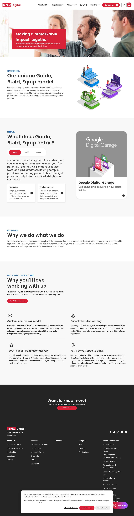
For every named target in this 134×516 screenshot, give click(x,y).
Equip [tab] (38, 152)
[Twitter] (114, 432)
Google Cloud (36, 448)
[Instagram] (118, 432)
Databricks (35, 464)
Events (81, 448)
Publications (84, 452)
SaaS (33, 460)
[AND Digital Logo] (16, 428)
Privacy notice (108, 444)
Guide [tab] (15, 152)
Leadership (11, 452)
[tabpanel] (36, 181)
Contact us (109, 5)
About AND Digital (14, 444)
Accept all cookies (87, 508)
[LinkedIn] (110, 432)
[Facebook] (122, 432)
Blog (80, 444)
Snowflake (35, 456)
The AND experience (15, 448)
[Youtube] (126, 432)
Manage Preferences (71, 508)
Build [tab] (27, 152)
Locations (11, 456)
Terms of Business (110, 485)
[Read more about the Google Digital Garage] (101, 197)
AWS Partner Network (39, 444)
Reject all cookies (102, 508)
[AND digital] (11, 5)
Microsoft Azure (37, 452)
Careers (10, 460)
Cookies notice (109, 461)
